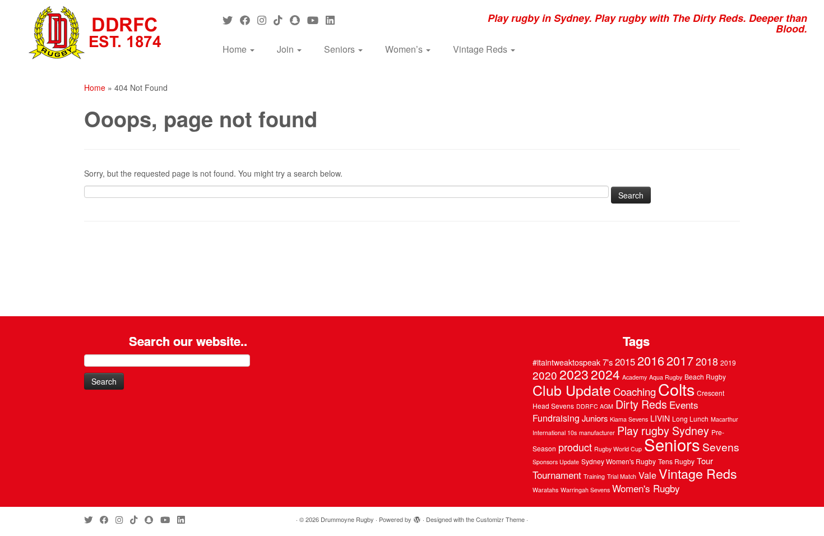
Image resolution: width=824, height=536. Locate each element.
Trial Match (621, 476)
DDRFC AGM (594, 406)
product (575, 447)
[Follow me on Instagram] (265, 19)
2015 (625, 361)
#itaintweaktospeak (566, 362)
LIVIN (660, 418)
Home (236, 49)
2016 (650, 360)
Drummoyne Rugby (347, 519)
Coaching (634, 391)
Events (683, 405)
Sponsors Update (556, 462)
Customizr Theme (500, 519)
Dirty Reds (641, 404)
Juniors (595, 418)
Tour (705, 460)
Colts (676, 388)
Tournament (557, 475)
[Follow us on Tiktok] (282, 19)
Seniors (340, 49)
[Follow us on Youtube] (316, 19)
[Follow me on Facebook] (248, 19)
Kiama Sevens (629, 419)
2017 (679, 360)
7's (608, 362)
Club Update (572, 390)
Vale (647, 475)
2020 (545, 374)
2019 (728, 362)
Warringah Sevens (585, 490)
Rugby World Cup (618, 449)
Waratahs (545, 490)
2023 (574, 373)
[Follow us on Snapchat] (298, 19)
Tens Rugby (676, 461)
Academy (634, 377)
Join (286, 49)
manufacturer (597, 432)
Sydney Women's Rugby (618, 461)
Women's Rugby (646, 488)
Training (594, 476)
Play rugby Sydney (663, 430)
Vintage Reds (481, 49)
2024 (605, 374)
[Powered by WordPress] (417, 517)
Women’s (405, 49)
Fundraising (556, 418)
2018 (707, 361)
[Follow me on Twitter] (231, 19)
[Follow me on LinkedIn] (334, 19)
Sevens (720, 446)
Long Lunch (690, 418)
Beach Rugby (705, 376)
